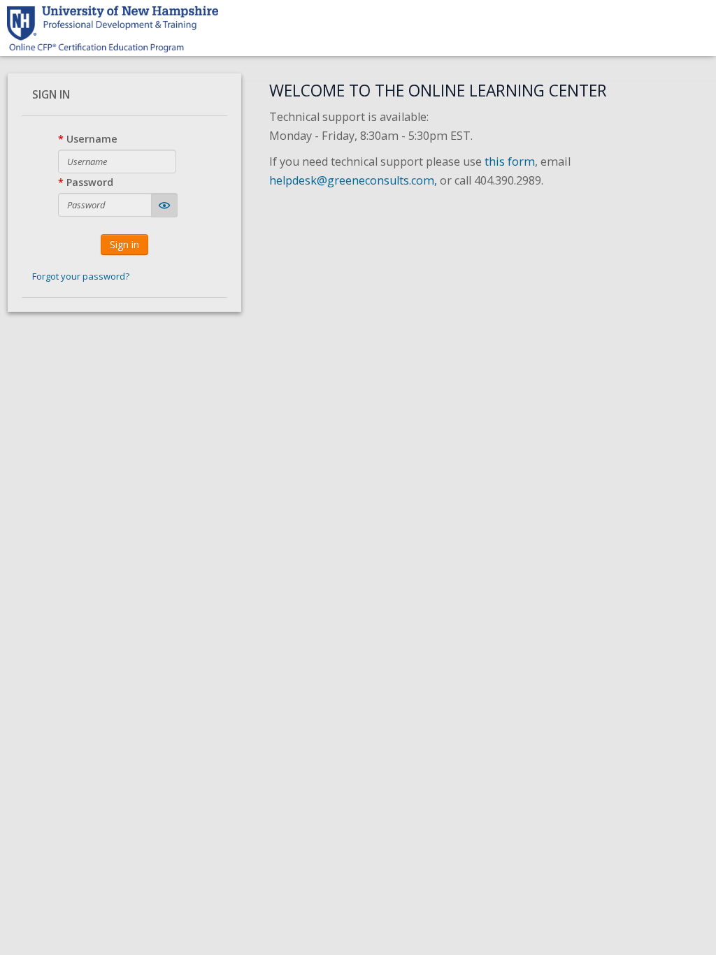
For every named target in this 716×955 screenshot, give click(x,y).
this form (510, 161)
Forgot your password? (80, 276)
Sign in (124, 244)
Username (91, 138)
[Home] (112, 28)
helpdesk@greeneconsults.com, (353, 180)
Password (89, 182)
